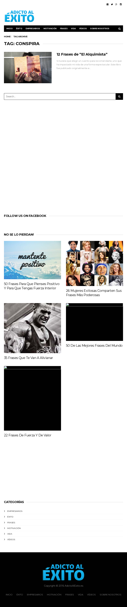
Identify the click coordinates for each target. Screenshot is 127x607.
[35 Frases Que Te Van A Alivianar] (32, 328)
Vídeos (83, 28)
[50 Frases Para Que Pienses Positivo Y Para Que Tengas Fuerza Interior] (32, 260)
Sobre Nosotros (99, 28)
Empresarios (33, 28)
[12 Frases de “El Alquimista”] (28, 67)
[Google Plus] (116, 4)
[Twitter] (112, 4)
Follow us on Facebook (25, 216)
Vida (73, 28)
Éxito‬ (19, 28)
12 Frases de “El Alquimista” (82, 54)
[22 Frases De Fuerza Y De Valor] (32, 398)
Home (7, 36)
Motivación (50, 28)
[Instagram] (121, 4)
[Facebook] (107, 4)
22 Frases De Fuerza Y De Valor (27, 435)
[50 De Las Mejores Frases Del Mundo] (94, 322)
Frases (64, 28)
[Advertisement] (84, 16)
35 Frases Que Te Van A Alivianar (28, 358)
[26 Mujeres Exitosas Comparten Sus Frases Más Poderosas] (94, 263)
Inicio (9, 28)
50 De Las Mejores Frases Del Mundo (94, 346)
